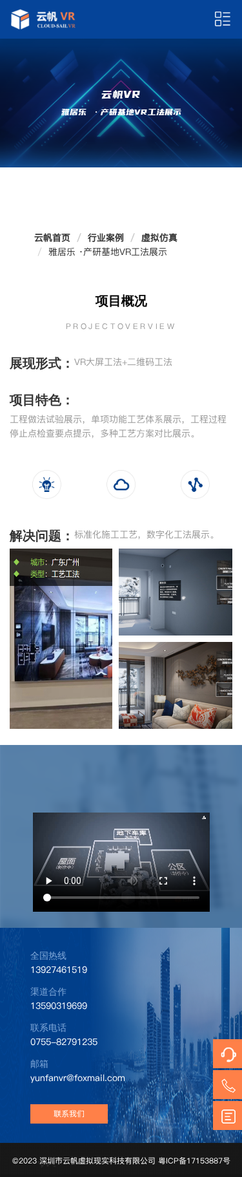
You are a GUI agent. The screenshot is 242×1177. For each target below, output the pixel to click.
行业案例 (106, 237)
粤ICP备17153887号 (194, 1160)
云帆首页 (52, 237)
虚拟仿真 (159, 237)
